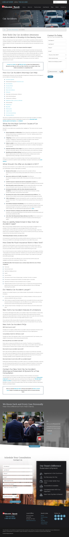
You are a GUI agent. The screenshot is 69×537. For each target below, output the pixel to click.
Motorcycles (9, 108)
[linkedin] (55, 519)
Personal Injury (15, 29)
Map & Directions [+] (31, 520)
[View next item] (51, 434)
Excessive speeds (10, 79)
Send (50, 76)
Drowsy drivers (9, 85)
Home (24, 7)
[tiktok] (61, 516)
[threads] (64, 516)
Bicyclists (8, 106)
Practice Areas (37, 7)
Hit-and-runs (9, 87)
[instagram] (58, 516)
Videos (57, 7)
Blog (52, 7)
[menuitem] (47, 515)
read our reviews (34, 446)
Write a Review (44, 522)
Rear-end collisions (10, 90)
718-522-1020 (22, 2)
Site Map (43, 520)
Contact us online (11, 64)
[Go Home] (4, 29)
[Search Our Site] (65, 2)
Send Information (15, 501)
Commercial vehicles (11, 113)
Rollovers (8, 92)
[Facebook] (55, 516)
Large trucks (9, 110)
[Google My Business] (61, 519)
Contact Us (63, 7)
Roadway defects (10, 115)
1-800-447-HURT (7, 2)
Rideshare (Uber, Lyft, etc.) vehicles (14, 100)
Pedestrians (9, 104)
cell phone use (20, 81)
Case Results (46, 7)
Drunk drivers (9, 83)
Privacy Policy (44, 523)
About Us (30, 7)
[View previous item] (47, 434)
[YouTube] (58, 519)
